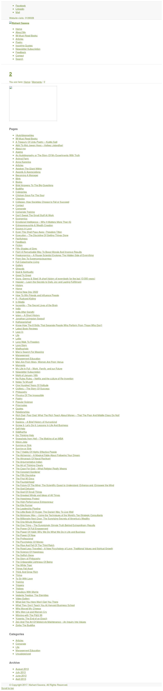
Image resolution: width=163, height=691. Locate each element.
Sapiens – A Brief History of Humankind (36, 421)
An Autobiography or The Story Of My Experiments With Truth (48, 155)
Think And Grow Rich (27, 571)
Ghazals (20, 268)
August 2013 (22, 669)
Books (19, 181)
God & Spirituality (25, 271)
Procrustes (21, 405)
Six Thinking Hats (25, 435)
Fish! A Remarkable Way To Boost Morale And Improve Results (49, 251)
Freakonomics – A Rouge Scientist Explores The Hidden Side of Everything (55, 255)
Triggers (20, 585)
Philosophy (21, 391)
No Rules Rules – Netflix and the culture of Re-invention (44, 378)
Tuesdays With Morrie (27, 591)
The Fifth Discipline (25, 475)
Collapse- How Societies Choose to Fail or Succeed (42, 201)
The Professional (24, 538)
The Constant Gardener (28, 471)
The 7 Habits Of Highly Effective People (36, 451)
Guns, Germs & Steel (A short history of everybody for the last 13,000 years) (55, 278)
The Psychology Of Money (29, 541)
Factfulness (22, 238)
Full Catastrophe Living (27, 261)
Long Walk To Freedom (27, 341)
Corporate (21, 208)
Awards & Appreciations (28, 171)
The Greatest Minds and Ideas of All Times (38, 495)
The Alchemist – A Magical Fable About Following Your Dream (48, 455)
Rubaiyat (20, 418)
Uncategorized (23, 653)
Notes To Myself (24, 381)
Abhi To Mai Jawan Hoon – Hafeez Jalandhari (39, 145)
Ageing (19, 151)
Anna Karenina (23, 161)
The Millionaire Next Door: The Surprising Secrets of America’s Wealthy (53, 518)
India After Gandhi (25, 311)
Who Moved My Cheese (28, 608)
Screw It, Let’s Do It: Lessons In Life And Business (42, 425)
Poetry (19, 398)
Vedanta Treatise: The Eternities (32, 595)
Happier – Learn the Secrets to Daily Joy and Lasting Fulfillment (48, 281)
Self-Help (20, 428)
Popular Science (24, 401)
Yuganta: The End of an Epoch (31, 618)
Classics (20, 198)
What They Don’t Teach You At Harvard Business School (45, 605)
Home (27, 81)
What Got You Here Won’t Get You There (37, 601)
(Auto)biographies (25, 135)
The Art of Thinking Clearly (29, 465)
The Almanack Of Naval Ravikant (33, 458)
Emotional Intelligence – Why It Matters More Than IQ (43, 221)
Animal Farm (22, 158)
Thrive (19, 575)
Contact (20, 205)
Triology (20, 588)
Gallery (19, 265)
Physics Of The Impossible (30, 395)
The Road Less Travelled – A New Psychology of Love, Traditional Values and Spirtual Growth (64, 548)
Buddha (20, 188)
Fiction (19, 245)
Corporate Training (25, 211)
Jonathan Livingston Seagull (30, 318)
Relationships (23, 411)
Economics (21, 218)
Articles (19, 165)
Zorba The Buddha (25, 625)
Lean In (19, 331)
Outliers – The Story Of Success (33, 388)
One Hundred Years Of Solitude (32, 385)
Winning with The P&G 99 (29, 615)
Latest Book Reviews (27, 328)
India (18, 308)
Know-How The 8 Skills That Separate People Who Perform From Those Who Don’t (59, 325)
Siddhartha (21, 431)
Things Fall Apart (24, 568)
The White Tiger (24, 565)
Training (20, 581)
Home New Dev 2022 (27, 291)
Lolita (18, 338)
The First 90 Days (25, 478)
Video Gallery (23, 598)
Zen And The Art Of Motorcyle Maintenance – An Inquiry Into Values (51, 621)
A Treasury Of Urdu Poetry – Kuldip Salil (36, 141)
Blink (18, 178)
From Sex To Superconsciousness (34, 258)
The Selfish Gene (25, 555)
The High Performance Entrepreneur (34, 501)
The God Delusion (25, 488)
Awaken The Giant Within (29, 168)
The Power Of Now (25, 535)
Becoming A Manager (27, 175)
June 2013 (21, 675)
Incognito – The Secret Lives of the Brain (37, 305)
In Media (20, 301)
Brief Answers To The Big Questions (34, 185)
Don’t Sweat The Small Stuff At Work (35, 215)
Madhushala (22, 348)
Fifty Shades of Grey (26, 248)
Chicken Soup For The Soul (30, 195)
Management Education (28, 358)
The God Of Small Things (29, 491)
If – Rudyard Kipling (26, 298)
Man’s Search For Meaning (30, 351)
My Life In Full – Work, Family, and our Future (39, 368)
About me (21, 148)
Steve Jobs (21, 441)
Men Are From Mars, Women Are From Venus (40, 361)
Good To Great (23, 275)
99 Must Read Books (27, 138)
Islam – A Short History (28, 315)
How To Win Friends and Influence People (37, 295)
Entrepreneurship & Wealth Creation (34, 225)
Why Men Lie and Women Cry (31, 611)
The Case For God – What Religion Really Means (41, 468)
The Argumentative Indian (29, 461)
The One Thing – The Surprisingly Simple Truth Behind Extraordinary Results (55, 525)
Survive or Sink (24, 445)
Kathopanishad (23, 321)
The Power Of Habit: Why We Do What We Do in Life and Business (50, 531)
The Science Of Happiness (30, 551)
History (19, 285)
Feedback (21, 241)
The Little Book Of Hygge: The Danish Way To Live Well (44, 511)
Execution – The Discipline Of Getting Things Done (42, 235)
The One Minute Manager (29, 521)
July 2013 (21, 672)
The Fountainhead (25, 481)
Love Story (21, 345)
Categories (21, 191)
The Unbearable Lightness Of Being (34, 561)
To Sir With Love (24, 578)
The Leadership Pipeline (28, 508)
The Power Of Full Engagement (32, 528)
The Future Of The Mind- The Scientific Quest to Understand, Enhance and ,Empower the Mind (65, 485)
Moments (37, 81)
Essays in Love (24, 228)
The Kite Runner (24, 505)
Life (17, 335)
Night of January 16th (27, 375)
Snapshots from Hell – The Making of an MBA (39, 438)
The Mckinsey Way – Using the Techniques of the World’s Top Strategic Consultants (59, 515)
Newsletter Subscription (28, 371)
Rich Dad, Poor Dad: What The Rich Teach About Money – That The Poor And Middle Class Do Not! (68, 415)
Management (22, 355)
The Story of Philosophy (28, 558)
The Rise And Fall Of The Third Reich (35, 545)
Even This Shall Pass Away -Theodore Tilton (39, 231)
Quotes (19, 408)
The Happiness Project (27, 498)
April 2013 (21, 679)
